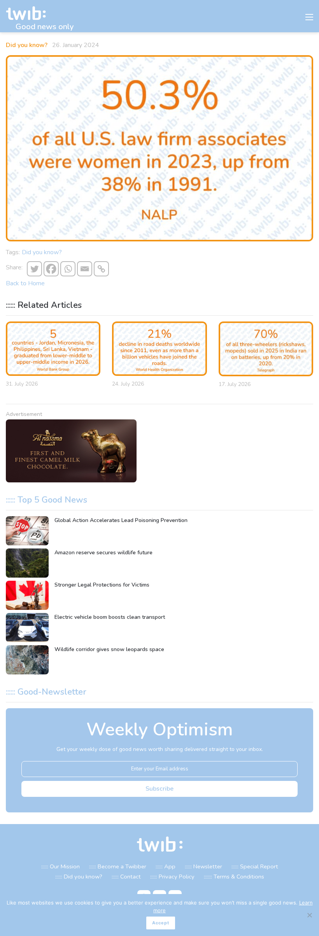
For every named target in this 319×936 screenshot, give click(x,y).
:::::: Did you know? (78, 876)
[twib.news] (29, 13)
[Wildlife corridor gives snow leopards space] (27, 659)
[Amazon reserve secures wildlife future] (27, 563)
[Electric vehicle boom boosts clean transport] (27, 627)
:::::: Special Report (254, 866)
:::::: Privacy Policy (172, 876)
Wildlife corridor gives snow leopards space (109, 649)
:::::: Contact (126, 876)
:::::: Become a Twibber (117, 866)
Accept (160, 923)
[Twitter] (34, 268)
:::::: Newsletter (203, 866)
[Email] (84, 268)
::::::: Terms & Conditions (234, 876)
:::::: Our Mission (60, 866)
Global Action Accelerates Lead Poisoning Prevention (121, 520)
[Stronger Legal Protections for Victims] (27, 595)
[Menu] (309, 19)
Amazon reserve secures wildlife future (103, 552)
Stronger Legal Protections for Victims (101, 584)
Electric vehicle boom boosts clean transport (109, 617)
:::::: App (165, 866)
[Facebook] (51, 268)
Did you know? (26, 45)
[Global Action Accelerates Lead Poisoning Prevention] (27, 530)
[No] (309, 915)
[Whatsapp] (67, 268)
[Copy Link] (101, 268)
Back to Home (25, 283)
